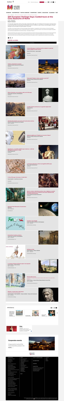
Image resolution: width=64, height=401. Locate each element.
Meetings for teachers (36, 369)
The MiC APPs (27, 315)
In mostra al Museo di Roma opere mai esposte (19, 263)
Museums (8, 12)
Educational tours (23, 365)
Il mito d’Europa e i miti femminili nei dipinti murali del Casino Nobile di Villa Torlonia (40, 49)
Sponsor (47, 360)
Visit (56, 12)
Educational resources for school (38, 367)
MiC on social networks (44, 315)
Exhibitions (33, 12)
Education (45, 12)
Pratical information (23, 358)
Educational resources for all (37, 368)
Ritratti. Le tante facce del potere (16, 291)
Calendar (51, 12)
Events (39, 12)
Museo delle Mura (11, 373)
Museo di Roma (10, 380)
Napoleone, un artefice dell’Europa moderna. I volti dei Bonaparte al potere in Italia (21, 149)
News (46, 358)
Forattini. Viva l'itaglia (32, 220)
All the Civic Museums (34, 2)
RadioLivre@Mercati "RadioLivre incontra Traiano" (39, 135)
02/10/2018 (25, 330)
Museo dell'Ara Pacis (11, 368)
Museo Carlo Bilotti (11, 390)
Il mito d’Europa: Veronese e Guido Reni (17, 177)
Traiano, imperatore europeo (15, 64)
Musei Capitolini (10, 365)
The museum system (11, 358)
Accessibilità (22, 369)
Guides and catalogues (24, 367)
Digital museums (24, 12)
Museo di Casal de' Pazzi (12, 374)
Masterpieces (15, 12)
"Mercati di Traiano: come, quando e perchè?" (38, 78)
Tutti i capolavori (37, 357)
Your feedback (22, 371)
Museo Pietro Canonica (11, 384)
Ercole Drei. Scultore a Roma (14, 235)
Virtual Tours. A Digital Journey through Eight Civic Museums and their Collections (11, 313)
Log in (46, 2)
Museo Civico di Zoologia (12, 395)
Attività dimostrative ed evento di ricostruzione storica (21, 121)
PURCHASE (42, 2)
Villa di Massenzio (11, 375)
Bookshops (22, 370)
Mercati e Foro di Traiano (12, 367)
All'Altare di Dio (30, 249)
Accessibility (22, 368)
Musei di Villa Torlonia (11, 386)
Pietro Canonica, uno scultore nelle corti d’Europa (20, 92)
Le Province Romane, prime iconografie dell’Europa (39, 163)
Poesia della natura (31, 276)
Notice (47, 359)
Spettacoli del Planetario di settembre (17, 206)
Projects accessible (36, 370)
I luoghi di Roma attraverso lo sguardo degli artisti (39, 106)
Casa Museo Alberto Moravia (12, 389)
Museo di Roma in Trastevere (12, 385)
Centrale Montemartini (11, 366)
